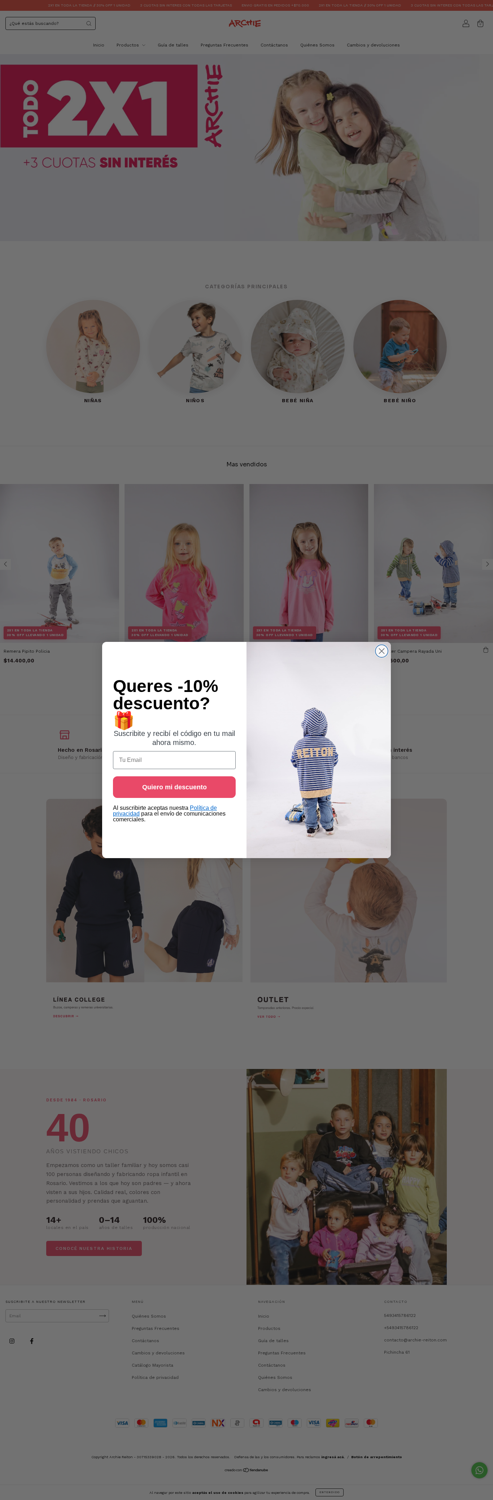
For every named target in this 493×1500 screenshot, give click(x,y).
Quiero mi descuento (174, 787)
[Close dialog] (381, 651)
